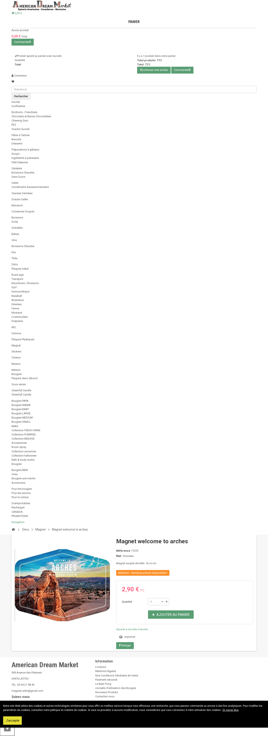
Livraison (100, 666)
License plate (20, 316)
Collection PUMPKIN (24, 434)
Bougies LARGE (21, 413)
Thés (14, 258)
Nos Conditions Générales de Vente (116, 675)
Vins (14, 240)
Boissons (17, 217)
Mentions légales (105, 671)
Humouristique (20, 291)
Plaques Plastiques (23, 339)
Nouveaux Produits (106, 692)
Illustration (18, 300)
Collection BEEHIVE (23, 438)
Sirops (15, 153)
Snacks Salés (20, 199)
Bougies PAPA (20, 400)
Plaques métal (20, 268)
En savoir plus (231, 710)
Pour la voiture (20, 497)
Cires (15, 474)
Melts (15, 426)
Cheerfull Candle (21, 390)
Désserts (17, 143)
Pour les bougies (22, 488)
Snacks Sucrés (21, 129)
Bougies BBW (20, 470)
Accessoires (19, 442)
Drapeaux (17, 321)
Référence (123, 550)
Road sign (18, 274)
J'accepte (12, 720)
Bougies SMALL (21, 421)
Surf (14, 287)
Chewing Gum (20, 120)
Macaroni (17, 205)
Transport (17, 279)
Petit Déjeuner (20, 162)
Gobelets (17, 227)
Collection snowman (24, 451)
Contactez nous (104, 696)
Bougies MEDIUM (22, 417)
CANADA (17, 511)
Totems (16, 357)
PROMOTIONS (20, 516)
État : (119, 555)
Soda (15, 221)
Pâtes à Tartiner (21, 135)
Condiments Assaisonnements (30, 187)
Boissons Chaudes (23, 172)
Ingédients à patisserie (25, 157)
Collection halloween (24, 455)
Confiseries (18, 106)
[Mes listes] (13, 81)
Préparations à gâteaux (25, 149)
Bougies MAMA (21, 405)
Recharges (18, 507)
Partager (125, 645)
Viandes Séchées (22, 193)
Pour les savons (21, 493)
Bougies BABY (20, 409)
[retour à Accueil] (13, 529)
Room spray (19, 447)
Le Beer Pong (103, 683)
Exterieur (17, 304)
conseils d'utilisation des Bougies (115, 688)
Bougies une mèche (23, 478)
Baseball (17, 295)
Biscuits (16, 139)
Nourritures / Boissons (25, 283)
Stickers (16, 351)
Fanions (16, 333)
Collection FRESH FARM (26, 430)
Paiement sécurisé (106, 679)
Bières (15, 234)
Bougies (17, 374)
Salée (15, 182)
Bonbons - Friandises (24, 112)
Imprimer (130, 636)
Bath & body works (23, 459)
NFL (14, 327)
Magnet (16, 345)
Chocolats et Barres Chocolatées (31, 116)
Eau (14, 252)
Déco (15, 264)
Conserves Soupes (23, 211)
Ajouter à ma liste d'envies (132, 629)
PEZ (14, 124)
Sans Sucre (18, 176)
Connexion (20, 75)
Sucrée (16, 101)
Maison (16, 363)
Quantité (127, 601)
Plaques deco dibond (24, 378)
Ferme (15, 308)
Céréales (17, 168)
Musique (17, 312)
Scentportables (21, 503)
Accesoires (18, 482)
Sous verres (19, 384)
